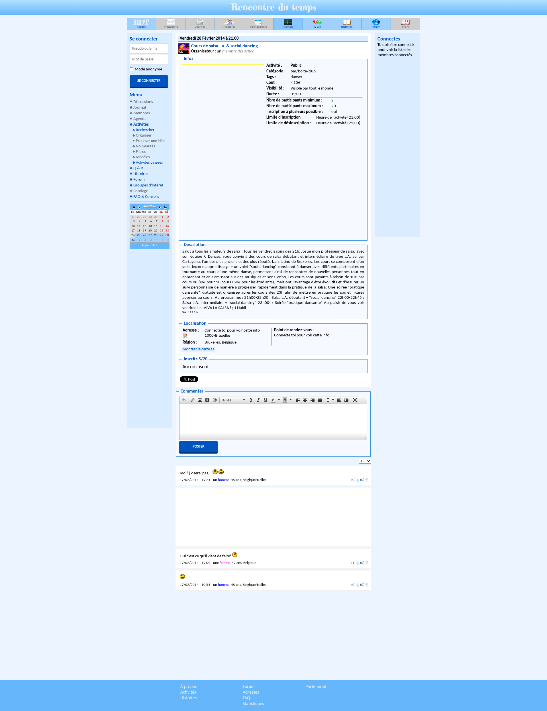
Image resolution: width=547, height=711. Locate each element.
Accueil (141, 23)
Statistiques (253, 704)
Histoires (346, 27)
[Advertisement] (150, 337)
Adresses (251, 692)
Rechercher (145, 130)
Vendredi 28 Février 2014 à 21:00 (209, 38)
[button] (184, 400)
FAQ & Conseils (146, 197)
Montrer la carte (198, 349)
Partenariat (315, 686)
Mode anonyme (148, 69)
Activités (288, 27)
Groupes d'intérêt (148, 185)
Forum (376, 27)
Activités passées (149, 163)
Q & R (317, 27)
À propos (188, 686)
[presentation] (184, 400)
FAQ (246, 698)
